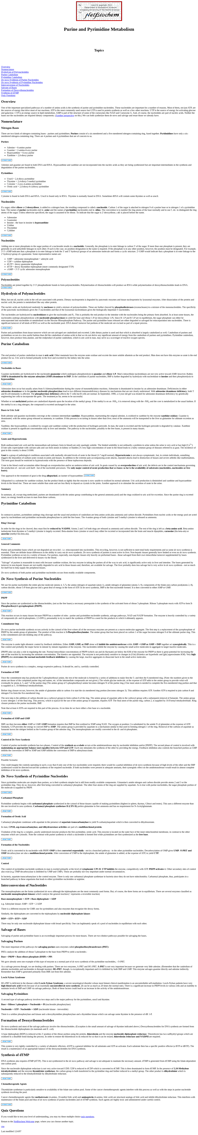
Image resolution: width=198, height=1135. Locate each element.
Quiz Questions (8, 95)
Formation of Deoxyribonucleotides (17, 90)
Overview (5, 67)
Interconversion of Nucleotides (15, 85)
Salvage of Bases (9, 87)
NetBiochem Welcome (24, 1121)
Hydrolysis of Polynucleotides (15, 72)
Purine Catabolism (9, 74)
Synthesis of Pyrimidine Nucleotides (22, 82)
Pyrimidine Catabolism (11, 77)
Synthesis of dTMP (10, 93)
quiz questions (87, 1116)
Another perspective (65, 115)
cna (2, 1126)
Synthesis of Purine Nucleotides (20, 80)
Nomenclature (7, 69)
